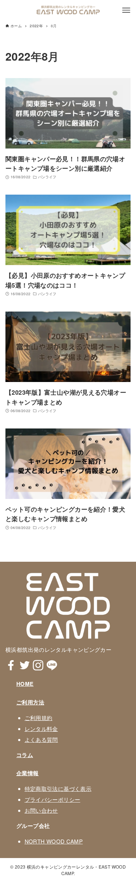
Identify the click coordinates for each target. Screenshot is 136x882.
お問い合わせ (41, 810)
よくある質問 (41, 739)
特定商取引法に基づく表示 (58, 788)
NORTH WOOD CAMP (54, 841)
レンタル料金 (41, 728)
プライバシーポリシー (53, 799)
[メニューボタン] (126, 10)
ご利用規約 (39, 718)
